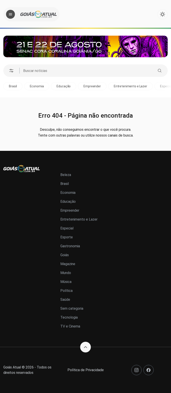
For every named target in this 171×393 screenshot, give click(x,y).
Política (66, 291)
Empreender (92, 86)
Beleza (65, 175)
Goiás (64, 255)
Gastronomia (70, 246)
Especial (66, 228)
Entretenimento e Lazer (130, 86)
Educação (64, 86)
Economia (37, 86)
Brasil (13, 86)
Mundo (65, 273)
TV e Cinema (70, 326)
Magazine (67, 264)
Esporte (66, 237)
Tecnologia (69, 317)
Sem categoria (71, 308)
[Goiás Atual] (38, 14)
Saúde (65, 299)
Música (65, 282)
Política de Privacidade (85, 370)
